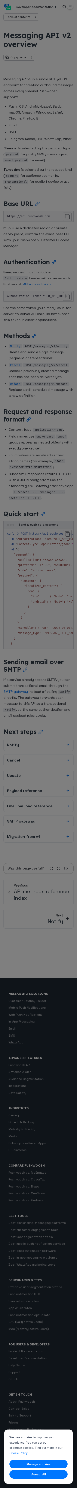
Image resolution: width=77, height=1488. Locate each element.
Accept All (38, 1474)
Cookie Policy (18, 1453)
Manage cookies (38, 1464)
